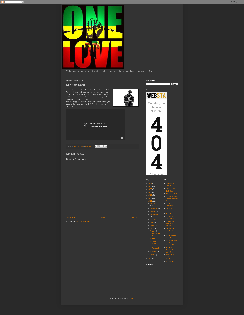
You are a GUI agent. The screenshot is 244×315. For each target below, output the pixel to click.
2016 (150, 186)
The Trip (169, 259)
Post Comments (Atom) (83, 221)
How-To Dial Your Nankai (170, 222)
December (153, 203)
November (154, 208)
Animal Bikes (170, 183)
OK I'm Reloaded (154, 247)
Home (103, 218)
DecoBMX (169, 206)
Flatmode (169, 213)
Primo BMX (170, 245)
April (152, 228)
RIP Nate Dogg (153, 242)
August (152, 219)
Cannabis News (171, 196)
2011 (150, 201)
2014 (150, 192)
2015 (150, 189)
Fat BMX (169, 208)
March (152, 231)
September (154, 214)
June (152, 225)
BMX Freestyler (171, 188)
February (153, 252)
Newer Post (71, 218)
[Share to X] (101, 146)
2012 (150, 198)
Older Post (134, 218)
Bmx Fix (168, 186)
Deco (168, 203)
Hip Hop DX (170, 219)
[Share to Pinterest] (106, 146)
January (153, 255)
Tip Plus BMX (170, 261)
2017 (150, 183)
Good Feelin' (170, 216)
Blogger (131, 299)
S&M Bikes (169, 252)
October (153, 211)
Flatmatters (170, 211)
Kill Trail (169, 226)
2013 (150, 195)
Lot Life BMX (170, 228)
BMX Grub (169, 191)
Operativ (169, 238)
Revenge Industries (169, 248)
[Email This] (96, 146)
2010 (150, 258)
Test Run (153, 238)
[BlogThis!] (98, 146)
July (151, 222)
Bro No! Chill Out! (172, 193)
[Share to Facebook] (103, 146)
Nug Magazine (171, 235)
